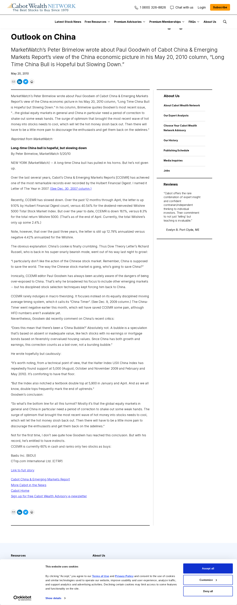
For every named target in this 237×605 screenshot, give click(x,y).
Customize (206, 579)
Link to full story (22, 470)
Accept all (208, 568)
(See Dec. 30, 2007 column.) (71, 188)
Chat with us (184, 7)
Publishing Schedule (176, 150)
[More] (109, 22)
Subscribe (220, 7)
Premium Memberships (165, 21)
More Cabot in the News (28, 485)
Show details (53, 598)
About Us (210, 21)
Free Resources (95, 21)
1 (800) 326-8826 (153, 7)
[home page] (41, 7)
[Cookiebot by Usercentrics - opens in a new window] (22, 598)
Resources (18, 555)
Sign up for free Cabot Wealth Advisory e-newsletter (49, 496)
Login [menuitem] (202, 7)
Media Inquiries (173, 160)
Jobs (167, 170)
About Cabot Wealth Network (182, 105)
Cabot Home (20, 490)
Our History (171, 140)
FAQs (192, 21)
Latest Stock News (68, 21)
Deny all (208, 591)
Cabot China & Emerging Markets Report (40, 479)
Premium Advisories (128, 21)
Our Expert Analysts (176, 115)
